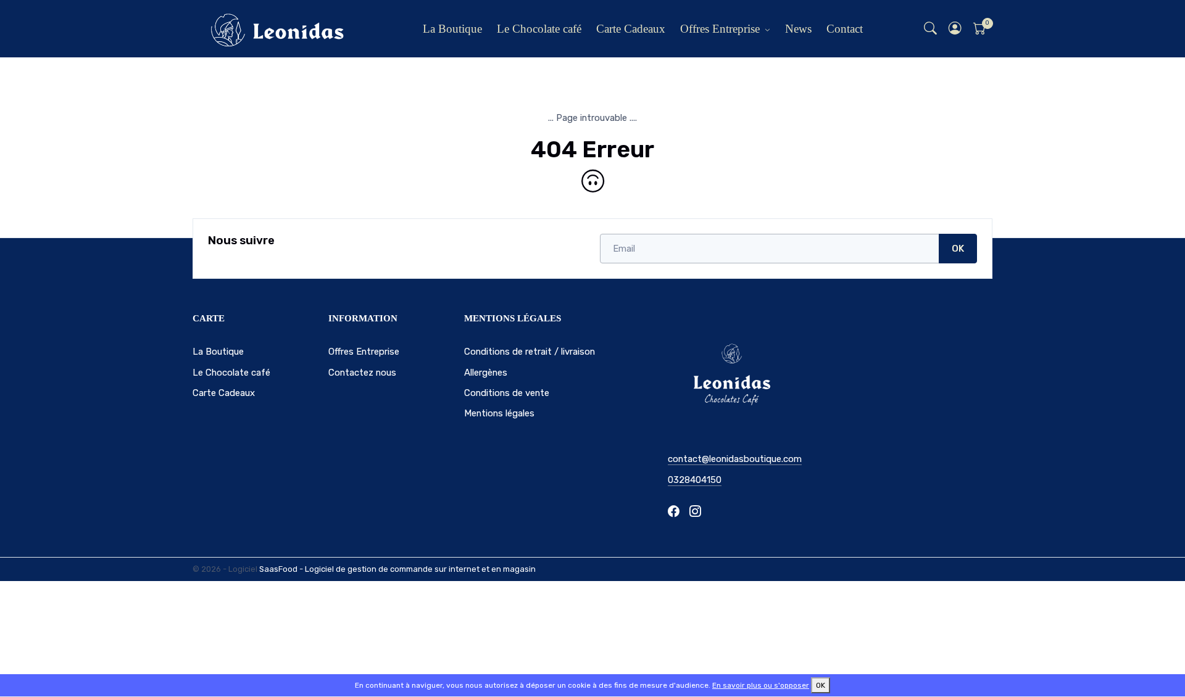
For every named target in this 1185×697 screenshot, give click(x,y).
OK (958, 248)
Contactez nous (362, 372)
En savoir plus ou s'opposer (760, 685)
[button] (955, 29)
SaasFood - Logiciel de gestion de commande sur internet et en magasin (397, 569)
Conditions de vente (506, 392)
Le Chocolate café (539, 28)
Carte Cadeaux (630, 28)
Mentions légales (499, 413)
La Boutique (452, 28)
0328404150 (694, 479)
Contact (844, 28)
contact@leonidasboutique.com (735, 458)
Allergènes (485, 372)
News (798, 28)
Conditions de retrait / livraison (529, 351)
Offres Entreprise (720, 28)
